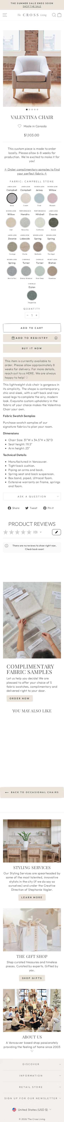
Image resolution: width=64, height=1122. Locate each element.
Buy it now (32, 348)
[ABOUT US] (32, 1010)
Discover (31, 1064)
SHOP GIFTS (32, 978)
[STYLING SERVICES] (32, 841)
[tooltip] (56, 338)
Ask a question (32, 496)
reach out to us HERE (19, 373)
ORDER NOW (20, 698)
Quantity (32, 308)
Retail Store (31, 1087)
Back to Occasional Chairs (34, 792)
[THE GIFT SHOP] (32, 929)
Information (31, 1075)
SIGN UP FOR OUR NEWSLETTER (31, 1098)
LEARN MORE (32, 897)
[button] (12, 198)
